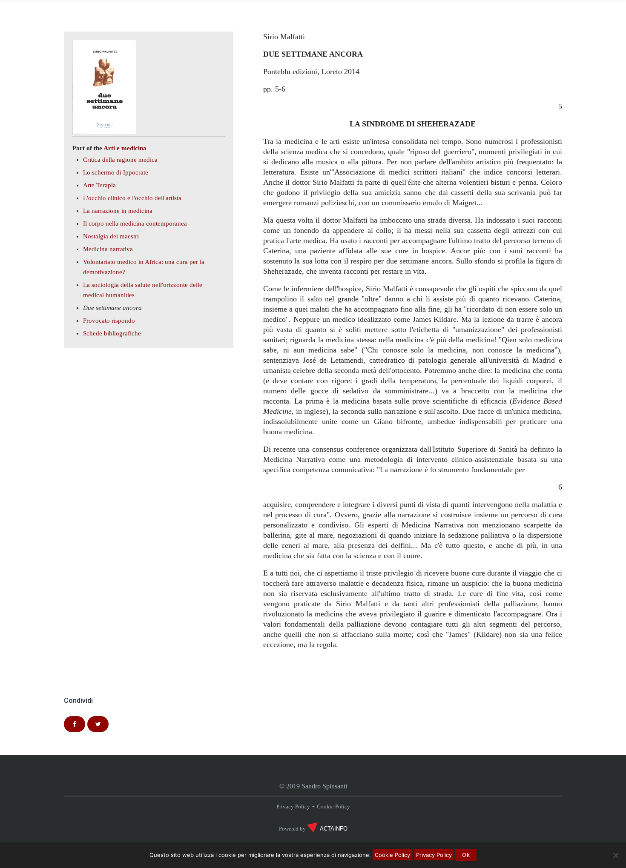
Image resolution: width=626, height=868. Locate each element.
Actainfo (333, 828)
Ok (466, 854)
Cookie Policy (333, 806)
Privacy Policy (293, 806)
